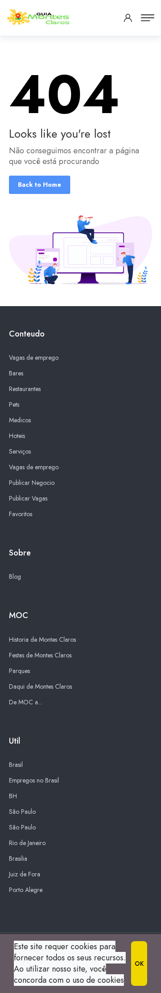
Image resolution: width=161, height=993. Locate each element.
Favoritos (20, 513)
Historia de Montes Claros (42, 639)
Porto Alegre (25, 889)
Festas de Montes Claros (40, 655)
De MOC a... (25, 702)
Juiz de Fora (24, 874)
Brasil (16, 764)
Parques (19, 670)
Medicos (20, 420)
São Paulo (22, 811)
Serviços (20, 451)
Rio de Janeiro (27, 842)
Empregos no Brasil (34, 780)
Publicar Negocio (32, 482)
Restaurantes (25, 388)
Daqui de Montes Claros (40, 686)
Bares (16, 373)
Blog (15, 576)
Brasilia (18, 858)
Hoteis (17, 435)
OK (139, 963)
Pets (14, 404)
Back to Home (39, 184)
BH (13, 795)
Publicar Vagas (28, 498)
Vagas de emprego (34, 357)
